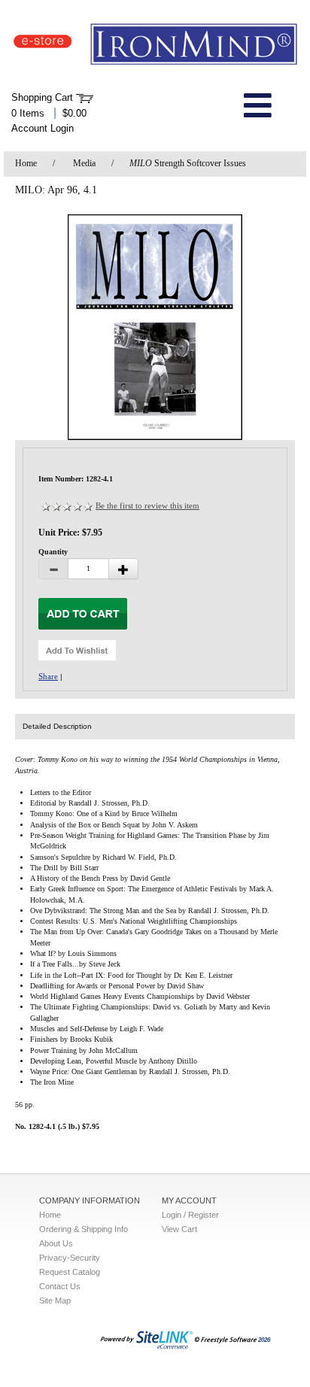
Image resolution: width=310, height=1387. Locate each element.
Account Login (42, 128)
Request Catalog (69, 1271)
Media (84, 163)
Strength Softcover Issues (187, 163)
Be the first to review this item (147, 505)
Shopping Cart (42, 97)
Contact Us (60, 1286)
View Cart (179, 1229)
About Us (56, 1243)
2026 (264, 1340)
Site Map (55, 1300)
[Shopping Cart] (84, 97)
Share (48, 676)
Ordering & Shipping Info (83, 1229)
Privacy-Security (69, 1257)
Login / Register (190, 1214)
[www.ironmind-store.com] (155, 45)
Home (26, 163)
